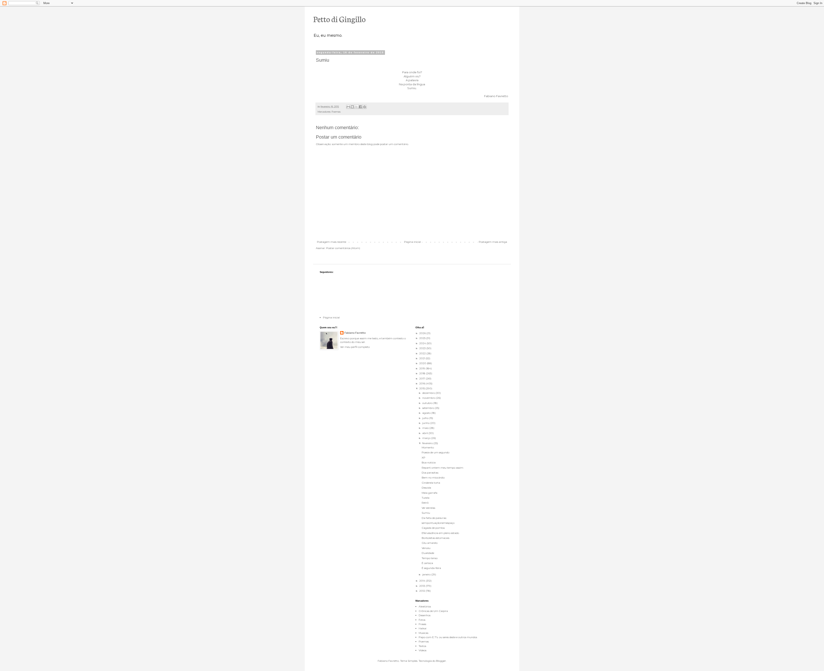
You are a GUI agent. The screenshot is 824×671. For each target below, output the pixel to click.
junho (426, 423)
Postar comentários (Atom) (343, 248)
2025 (422, 338)
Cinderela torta (431, 482)
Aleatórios (425, 606)
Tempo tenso (430, 558)
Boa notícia (429, 462)
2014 (422, 580)
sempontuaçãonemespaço (438, 522)
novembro (429, 397)
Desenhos (424, 615)
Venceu (426, 548)
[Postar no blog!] (352, 107)
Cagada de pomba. (433, 527)
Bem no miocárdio (433, 477)
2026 (422, 333)
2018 (422, 373)
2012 (422, 590)
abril (425, 433)
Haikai (422, 628)
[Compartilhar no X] (356, 107)
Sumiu (426, 512)
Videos (422, 650)
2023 (422, 348)
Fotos (422, 619)
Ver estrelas (428, 507)
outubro (427, 403)
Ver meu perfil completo (355, 346)
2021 (422, 358)
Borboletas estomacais (435, 538)
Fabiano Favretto (355, 332)
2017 (422, 378)
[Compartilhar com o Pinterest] (364, 107)
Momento (428, 447)
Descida (426, 487)
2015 (422, 388)
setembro (428, 408)
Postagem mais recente (331, 241)
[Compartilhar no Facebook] (360, 107)
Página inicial (412, 241)
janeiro (426, 574)
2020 (423, 363)
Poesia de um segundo (435, 452)
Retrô (425, 502)
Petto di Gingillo (339, 18)
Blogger (441, 660)
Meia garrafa (429, 492)
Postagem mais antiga (493, 241)
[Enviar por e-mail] (348, 107)
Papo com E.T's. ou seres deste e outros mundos (448, 637)
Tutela (425, 497)
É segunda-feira (431, 568)
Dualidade (428, 553)
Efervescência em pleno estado (440, 533)
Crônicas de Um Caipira (433, 611)
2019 (422, 368)
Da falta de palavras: (434, 518)
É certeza (427, 563)
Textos (422, 646)
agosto (426, 412)
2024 (423, 343)
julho (425, 418)
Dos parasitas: (430, 472)
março (426, 438)
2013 (422, 585)
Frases (422, 624)
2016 (422, 383)
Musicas (423, 632)
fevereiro (427, 443)
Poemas (336, 111)
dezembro (429, 392)
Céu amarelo (430, 542)
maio (425, 428)
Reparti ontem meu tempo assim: (443, 467)
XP (423, 457)
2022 (422, 353)
